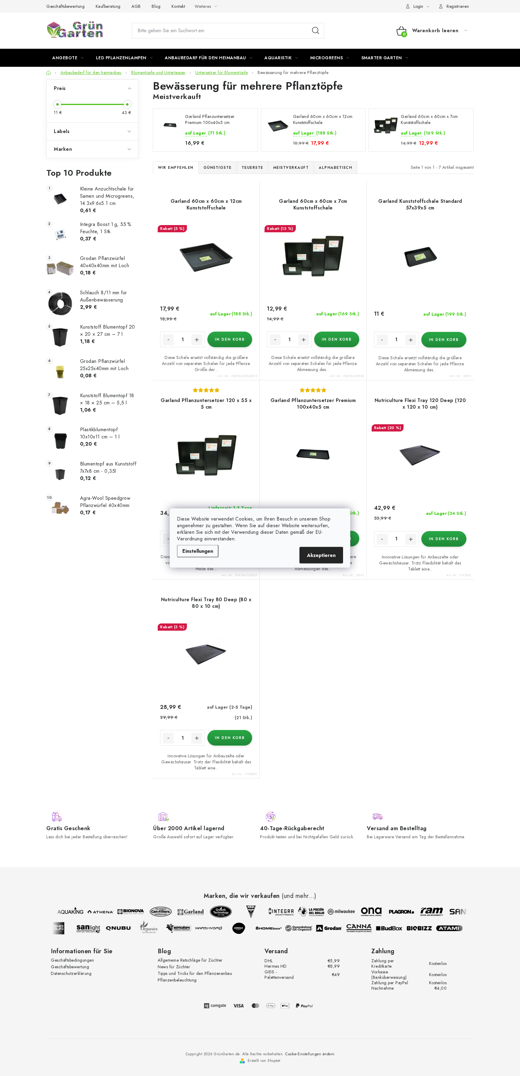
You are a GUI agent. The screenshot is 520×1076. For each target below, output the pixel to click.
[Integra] (278, 911)
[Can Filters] (157, 911)
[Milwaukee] (338, 911)
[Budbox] (393, 928)
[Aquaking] (67, 911)
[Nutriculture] (182, 928)
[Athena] (97, 911)
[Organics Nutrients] (152, 928)
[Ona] (368, 911)
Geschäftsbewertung (65, 6)
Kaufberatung (108, 6)
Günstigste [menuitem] (217, 167)
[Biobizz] (423, 928)
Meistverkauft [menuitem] (291, 167)
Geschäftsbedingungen (72, 960)
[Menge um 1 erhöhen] (196, 339)
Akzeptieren (321, 555)
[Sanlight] (92, 928)
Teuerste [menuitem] (252, 167)
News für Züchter (174, 967)
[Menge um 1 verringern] (168, 339)
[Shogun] (62, 928)
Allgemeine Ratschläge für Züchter (190, 960)
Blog (156, 6)
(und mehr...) (299, 896)
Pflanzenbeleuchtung (177, 980)
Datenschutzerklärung (71, 973)
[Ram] (428, 911)
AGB (136, 6)
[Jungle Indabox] (242, 928)
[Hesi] (248, 911)
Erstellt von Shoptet (264, 1060)
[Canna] (363, 928)
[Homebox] (272, 928)
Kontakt (178, 6)
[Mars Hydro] (212, 928)
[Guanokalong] (302, 928)
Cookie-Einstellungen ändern (310, 1054)
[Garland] (187, 911)
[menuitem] (68, 58)
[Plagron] (398, 911)
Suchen (315, 31)
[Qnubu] (122, 928)
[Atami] (453, 928)
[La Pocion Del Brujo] (308, 911)
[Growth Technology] (218, 911)
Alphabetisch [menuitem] (335, 167)
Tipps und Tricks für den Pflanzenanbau (195, 973)
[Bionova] (127, 911)
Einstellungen (197, 551)
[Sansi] (458, 911)
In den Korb (230, 339)
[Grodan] (332, 928)
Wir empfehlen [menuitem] (175, 167)
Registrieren (458, 6)
